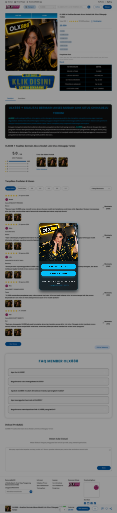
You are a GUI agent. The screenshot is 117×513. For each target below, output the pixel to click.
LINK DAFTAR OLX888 (58, 266)
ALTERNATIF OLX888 (58, 273)
